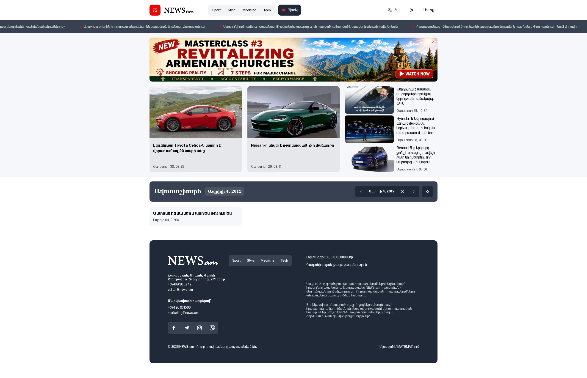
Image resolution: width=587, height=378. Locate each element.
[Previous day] (360, 191)
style (231, 10)
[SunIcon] (411, 10)
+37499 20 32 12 (179, 284)
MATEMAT (405, 347)
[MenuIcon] (155, 10)
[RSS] (427, 191)
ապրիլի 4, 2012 (381, 191)
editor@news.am (180, 289)
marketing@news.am (183, 313)
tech (267, 10)
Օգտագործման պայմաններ (329, 257)
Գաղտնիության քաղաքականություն (336, 265)
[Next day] (413, 191)
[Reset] (402, 191)
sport (216, 10)
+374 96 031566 (179, 307)
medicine (249, 10)
